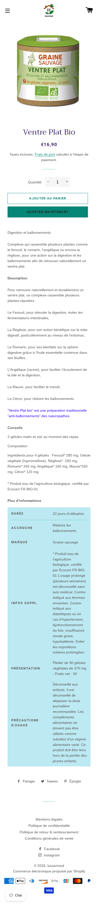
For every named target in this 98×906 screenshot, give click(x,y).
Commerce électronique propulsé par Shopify (49, 871)
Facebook (51, 849)
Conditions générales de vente (49, 838)
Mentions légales (49, 819)
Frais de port (45, 154)
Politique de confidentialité (49, 826)
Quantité (34, 182)
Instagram (51, 855)
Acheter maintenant (48, 212)
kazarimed (55, 866)
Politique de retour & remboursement (49, 832)
